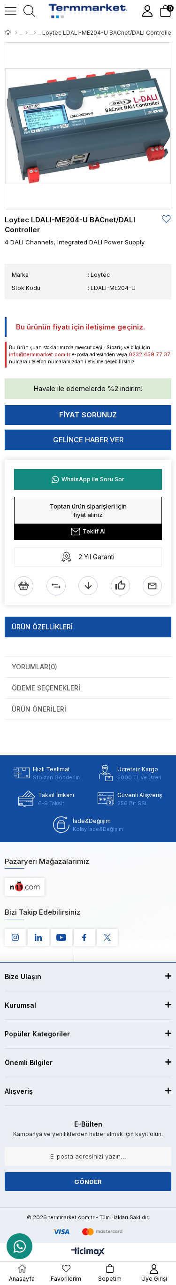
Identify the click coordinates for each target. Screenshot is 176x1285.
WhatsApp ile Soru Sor (92, 479)
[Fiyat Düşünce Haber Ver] (88, 585)
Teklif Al (94, 531)
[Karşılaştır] (56, 585)
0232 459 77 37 (149, 354)
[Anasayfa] (16, 33)
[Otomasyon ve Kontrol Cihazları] (26, 33)
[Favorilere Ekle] (166, 219)
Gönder (88, 1181)
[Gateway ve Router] (35, 33)
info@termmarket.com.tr (39, 354)
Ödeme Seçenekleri (46, 688)
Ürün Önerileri (39, 709)
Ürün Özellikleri (42, 627)
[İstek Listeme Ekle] (23, 585)
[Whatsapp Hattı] (19, 1246)
